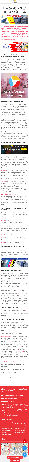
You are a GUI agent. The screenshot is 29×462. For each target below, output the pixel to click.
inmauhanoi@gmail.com (15, 457)
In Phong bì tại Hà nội (7, 432)
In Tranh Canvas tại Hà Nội (7, 424)
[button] (1, 1)
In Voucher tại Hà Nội (20, 430)
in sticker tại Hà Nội (20, 432)
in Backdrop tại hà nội (20, 425)
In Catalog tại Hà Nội (20, 428)
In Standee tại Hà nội (20, 423)
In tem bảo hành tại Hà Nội (7, 435)
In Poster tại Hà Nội (6, 425)
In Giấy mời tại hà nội (7, 430)
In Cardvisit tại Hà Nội (7, 428)
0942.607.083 (16, 460)
